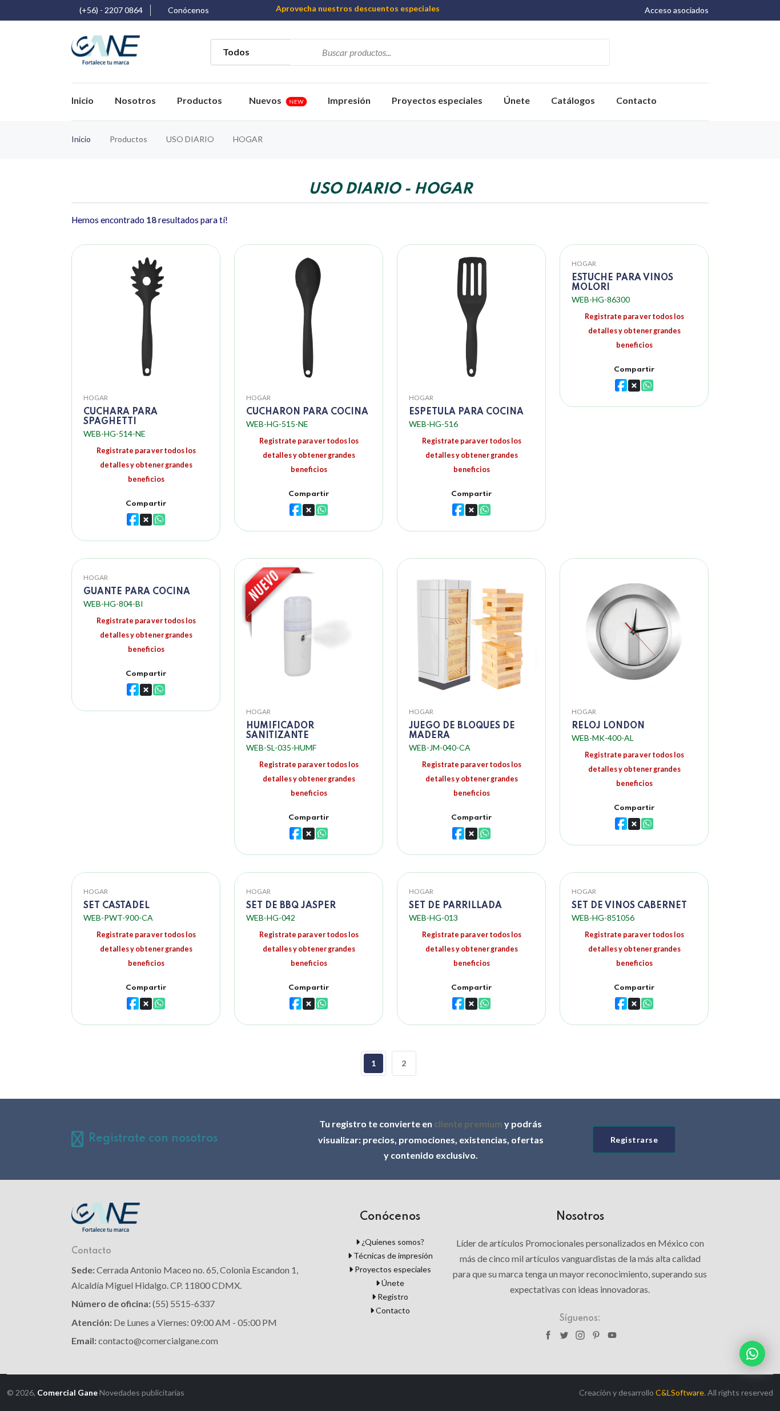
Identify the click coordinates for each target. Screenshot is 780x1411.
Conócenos (188, 10)
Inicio (82, 100)
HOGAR (95, 397)
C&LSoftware (680, 1392)
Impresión (349, 100)
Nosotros (135, 100)
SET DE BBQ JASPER (291, 905)
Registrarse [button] (634, 1139)
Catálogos (573, 100)
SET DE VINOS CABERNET (629, 905)
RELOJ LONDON (608, 726)
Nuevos (276, 100)
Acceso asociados (677, 10)
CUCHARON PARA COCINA (307, 412)
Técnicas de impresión (392, 1255)
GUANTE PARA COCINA (136, 591)
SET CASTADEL (116, 905)
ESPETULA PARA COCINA (466, 412)
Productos (199, 100)
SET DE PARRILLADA (455, 905)
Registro (392, 1296)
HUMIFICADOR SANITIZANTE (280, 730)
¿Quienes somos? (392, 1242)
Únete (517, 100)
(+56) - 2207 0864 (111, 10)
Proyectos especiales (437, 100)
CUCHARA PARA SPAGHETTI (120, 417)
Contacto (636, 100)
